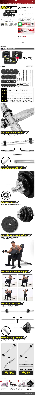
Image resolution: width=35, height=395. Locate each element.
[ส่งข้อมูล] (32, 3)
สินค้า (3, 3)
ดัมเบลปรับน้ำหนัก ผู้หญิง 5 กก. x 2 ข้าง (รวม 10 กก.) (21, 389)
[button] (33, 1)
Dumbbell (22, 6)
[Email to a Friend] (21, 42)
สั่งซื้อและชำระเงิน (14, 3)
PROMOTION (6, 3)
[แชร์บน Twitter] (19, 42)
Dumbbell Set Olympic (29, 388)
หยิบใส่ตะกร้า (23, 36)
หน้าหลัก (19, 6)
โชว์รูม (24, 3)
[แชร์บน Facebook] (18, 42)
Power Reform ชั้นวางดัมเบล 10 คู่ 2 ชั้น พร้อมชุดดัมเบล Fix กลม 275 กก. (13, 389)
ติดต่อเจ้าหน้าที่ (21, 3)
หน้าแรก (1, 3)
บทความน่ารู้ (18, 3)
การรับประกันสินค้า (10, 3)
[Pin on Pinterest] (22, 42)
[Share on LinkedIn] (23, 42)
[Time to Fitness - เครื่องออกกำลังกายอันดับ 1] (17, 1)
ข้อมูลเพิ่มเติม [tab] (4, 46)
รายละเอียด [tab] (2, 46)
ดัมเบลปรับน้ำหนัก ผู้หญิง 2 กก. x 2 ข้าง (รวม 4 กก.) (4, 389)
